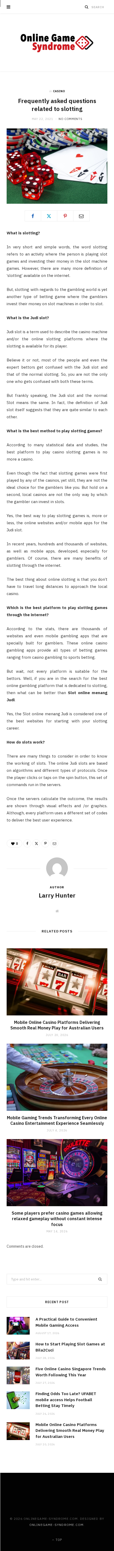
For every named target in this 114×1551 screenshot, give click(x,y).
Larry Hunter (57, 895)
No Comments (70, 119)
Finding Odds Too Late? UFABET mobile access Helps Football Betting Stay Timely (66, 1399)
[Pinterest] (65, 215)
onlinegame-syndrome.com (56, 1525)
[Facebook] (33, 215)
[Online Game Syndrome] (57, 43)
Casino (59, 91)
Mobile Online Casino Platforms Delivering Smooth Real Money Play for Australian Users (57, 1025)
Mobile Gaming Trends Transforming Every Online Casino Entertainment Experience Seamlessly (57, 1120)
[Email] (81, 215)
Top (58, 1540)
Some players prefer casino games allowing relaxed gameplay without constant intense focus (57, 1218)
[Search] (87, 7)
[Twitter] (49, 215)
